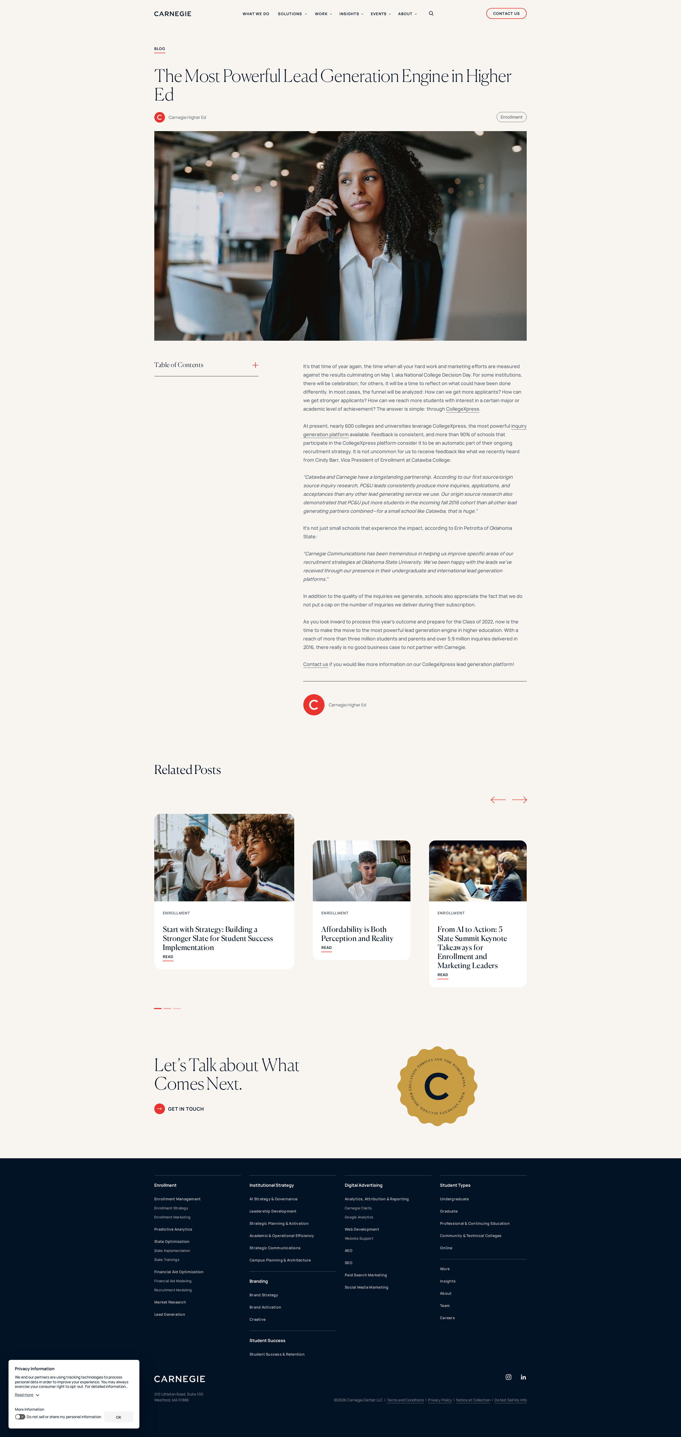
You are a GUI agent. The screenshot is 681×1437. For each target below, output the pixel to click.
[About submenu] (416, 14)
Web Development (362, 1229)
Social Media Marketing (367, 1287)
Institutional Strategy (272, 1185)
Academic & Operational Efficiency (282, 1235)
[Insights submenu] (362, 14)
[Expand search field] (431, 14)
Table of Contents (179, 365)
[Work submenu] (331, 14)
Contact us (315, 664)
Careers (447, 1317)
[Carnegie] (172, 13)
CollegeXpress (462, 409)
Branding (259, 1281)
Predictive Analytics (173, 1229)
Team (445, 1305)
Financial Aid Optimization (179, 1271)
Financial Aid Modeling (173, 1280)
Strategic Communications (275, 1247)
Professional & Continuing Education (475, 1223)
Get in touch (186, 1109)
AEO (348, 1250)
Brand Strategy (264, 1294)
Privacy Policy (440, 1399)
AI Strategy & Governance (273, 1198)
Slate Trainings (166, 1259)
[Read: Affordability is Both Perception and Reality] (361, 900)
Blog (159, 48)
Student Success (267, 1340)
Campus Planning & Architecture (280, 1260)
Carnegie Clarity (358, 1208)
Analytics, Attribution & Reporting (377, 1198)
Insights (448, 1281)
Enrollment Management (177, 1198)
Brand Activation (265, 1307)
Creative (257, 1319)
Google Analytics (359, 1217)
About (445, 1293)
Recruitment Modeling (173, 1290)
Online (446, 1247)
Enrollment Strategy (171, 1208)
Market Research (170, 1302)
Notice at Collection (473, 1399)
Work (445, 1268)
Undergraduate (454, 1198)
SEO (348, 1262)
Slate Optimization (172, 1241)
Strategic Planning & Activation (279, 1223)
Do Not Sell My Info (511, 1399)
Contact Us (506, 13)
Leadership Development (273, 1211)
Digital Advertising (364, 1185)
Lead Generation (169, 1314)
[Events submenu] (390, 14)
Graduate (449, 1211)
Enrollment (512, 117)
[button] (157, 1008)
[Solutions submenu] (306, 14)
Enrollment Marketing (172, 1217)
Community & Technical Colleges (471, 1235)
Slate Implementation (172, 1250)
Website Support (359, 1238)
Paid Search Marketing (366, 1274)
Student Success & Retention (277, 1354)
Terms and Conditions (405, 1399)
